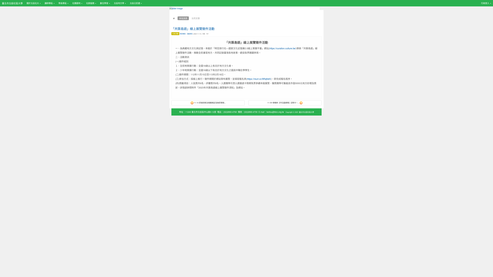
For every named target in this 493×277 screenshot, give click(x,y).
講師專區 (49, 3)
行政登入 (485, 3)
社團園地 (76, 3)
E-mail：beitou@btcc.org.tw (271, 111)
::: (144, 2)
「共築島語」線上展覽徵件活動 (193, 28)
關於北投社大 (33, 3)
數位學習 (104, 3)
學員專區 (62, 3)
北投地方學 (119, 3)
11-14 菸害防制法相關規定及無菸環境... (210, 102)
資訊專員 (183, 34)
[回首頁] (173, 18)
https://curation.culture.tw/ (282, 48)
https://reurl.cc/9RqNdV (259, 78)
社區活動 (175, 34)
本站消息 (183, 18)
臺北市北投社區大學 (12, 3)
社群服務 (90, 3)
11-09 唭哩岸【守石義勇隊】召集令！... (283, 102)
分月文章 (196, 18)
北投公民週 (135, 3)
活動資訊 (189, 34)
